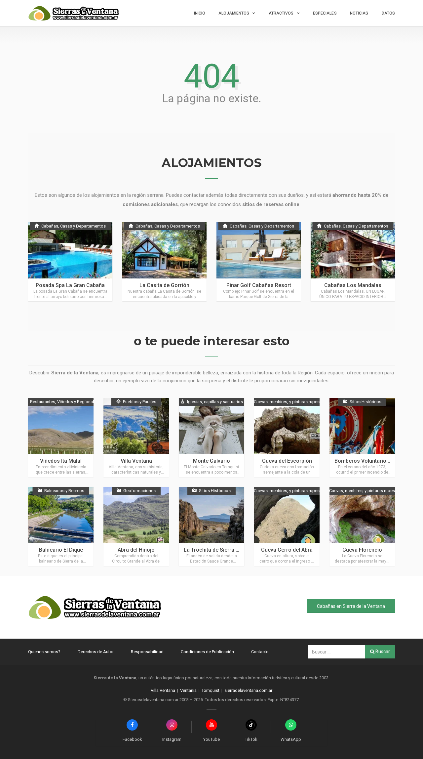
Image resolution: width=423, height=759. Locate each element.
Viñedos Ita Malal (61, 461)
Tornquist (210, 690)
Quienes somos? (44, 651)
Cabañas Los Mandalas (352, 285)
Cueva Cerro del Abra (287, 550)
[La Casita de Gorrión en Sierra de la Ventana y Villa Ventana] (164, 261)
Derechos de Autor (96, 651)
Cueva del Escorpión (287, 461)
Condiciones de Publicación (207, 651)
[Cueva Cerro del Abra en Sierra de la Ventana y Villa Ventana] (287, 526)
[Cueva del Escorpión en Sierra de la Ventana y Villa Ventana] (287, 437)
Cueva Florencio (362, 550)
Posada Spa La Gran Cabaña (70, 285)
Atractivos (281, 13)
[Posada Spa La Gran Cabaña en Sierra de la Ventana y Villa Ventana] (70, 261)
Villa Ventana (136, 461)
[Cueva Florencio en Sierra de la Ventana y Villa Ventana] (362, 526)
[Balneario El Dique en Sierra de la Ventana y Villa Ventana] (61, 526)
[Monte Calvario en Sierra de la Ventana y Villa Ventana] (211, 437)
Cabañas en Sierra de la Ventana (351, 606)
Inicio (200, 13)
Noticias (359, 13)
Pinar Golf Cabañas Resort (258, 285)
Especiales (325, 13)
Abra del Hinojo (136, 550)
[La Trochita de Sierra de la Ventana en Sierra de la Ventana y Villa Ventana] (211, 526)
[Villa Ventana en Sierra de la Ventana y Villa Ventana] (136, 437)
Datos (388, 13)
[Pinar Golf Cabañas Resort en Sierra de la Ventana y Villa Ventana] (258, 261)
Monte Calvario (211, 461)
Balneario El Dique (61, 550)
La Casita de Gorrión (164, 285)
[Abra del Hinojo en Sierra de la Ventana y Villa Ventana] (136, 526)
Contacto (260, 651)
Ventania (188, 690)
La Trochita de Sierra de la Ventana (226, 550)
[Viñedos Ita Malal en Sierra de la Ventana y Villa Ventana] (61, 437)
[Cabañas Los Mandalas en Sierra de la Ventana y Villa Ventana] (353, 261)
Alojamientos (233, 13)
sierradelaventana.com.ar (248, 690)
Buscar (382, 651)
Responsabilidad (147, 651)
